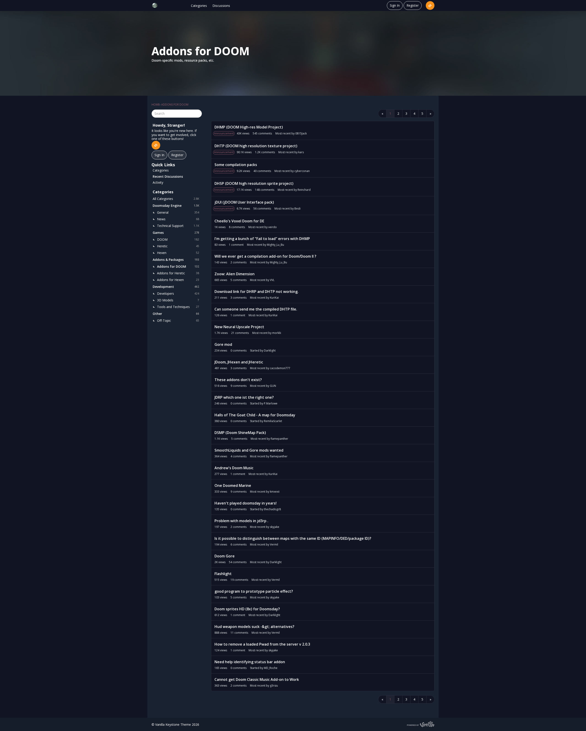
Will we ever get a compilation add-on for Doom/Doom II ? (265, 256)
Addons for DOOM (178, 266)
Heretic (178, 246)
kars (301, 152)
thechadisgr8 (272, 509)
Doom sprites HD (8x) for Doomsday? (247, 608)
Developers (178, 293)
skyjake (274, 527)
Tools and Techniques (178, 307)
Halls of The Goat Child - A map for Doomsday (254, 414)
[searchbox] (177, 113)
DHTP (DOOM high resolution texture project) (255, 145)
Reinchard (304, 190)
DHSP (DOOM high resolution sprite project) (253, 183)
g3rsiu (274, 685)
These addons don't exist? (238, 379)
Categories (199, 5)
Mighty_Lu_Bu (275, 245)
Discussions (221, 5)
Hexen (178, 253)
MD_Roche (270, 668)
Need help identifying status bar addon (249, 661)
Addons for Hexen (178, 280)
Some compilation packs (235, 164)
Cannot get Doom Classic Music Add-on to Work (256, 679)
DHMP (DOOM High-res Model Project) (248, 127)
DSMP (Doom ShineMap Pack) (240, 432)
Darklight (270, 350)
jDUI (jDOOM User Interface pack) (244, 202)
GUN (273, 386)
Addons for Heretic (178, 273)
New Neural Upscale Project (239, 326)
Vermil (274, 544)
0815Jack (301, 133)
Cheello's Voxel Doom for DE (239, 221)
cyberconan (302, 171)
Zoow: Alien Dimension (234, 273)
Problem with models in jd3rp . (241, 520)
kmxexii (274, 492)
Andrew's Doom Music (233, 467)
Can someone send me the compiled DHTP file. (255, 309)
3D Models (178, 300)
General (178, 212)
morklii (276, 333)
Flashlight (223, 573)
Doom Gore (224, 556)
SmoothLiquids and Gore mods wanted (248, 450)
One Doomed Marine (232, 485)
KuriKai (274, 298)
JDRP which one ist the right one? (244, 397)
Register (413, 5)
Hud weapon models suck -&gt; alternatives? (254, 626)
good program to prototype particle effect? (253, 591)
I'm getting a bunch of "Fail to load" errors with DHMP (262, 238)
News (178, 219)
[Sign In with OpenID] (430, 5)
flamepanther (279, 439)
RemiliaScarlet (273, 421)
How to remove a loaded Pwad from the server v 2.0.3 (262, 644)
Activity (158, 182)
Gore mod (223, 344)
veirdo (272, 227)
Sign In (395, 5)
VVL (272, 280)
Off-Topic (178, 320)
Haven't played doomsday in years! (245, 503)
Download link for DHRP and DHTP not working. (256, 291)
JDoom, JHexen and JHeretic (238, 362)
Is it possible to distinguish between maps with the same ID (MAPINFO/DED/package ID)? (292, 538)
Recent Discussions (168, 176)
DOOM (178, 239)
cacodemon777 (280, 368)
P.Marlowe (270, 403)
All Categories (176, 198)
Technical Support (178, 226)
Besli (297, 208)
